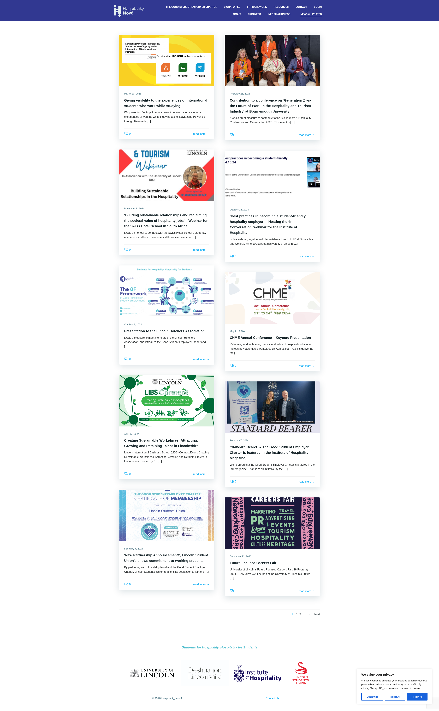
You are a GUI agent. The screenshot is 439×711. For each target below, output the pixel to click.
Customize (372, 696)
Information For (279, 14)
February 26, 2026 (240, 93)
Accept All (417, 696)
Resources (281, 6)
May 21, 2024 (237, 331)
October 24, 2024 (239, 209)
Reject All (395, 696)
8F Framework (257, 6)
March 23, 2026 (132, 93)
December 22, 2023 (240, 556)
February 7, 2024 (239, 440)
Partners (254, 14)
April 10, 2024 (131, 433)
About (237, 14)
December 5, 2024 (134, 208)
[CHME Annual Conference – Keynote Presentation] (272, 297)
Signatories (232, 6)
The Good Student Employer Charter (191, 6)
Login (318, 6)
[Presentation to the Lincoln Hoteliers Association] (166, 291)
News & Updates (311, 14)
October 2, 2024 (133, 324)
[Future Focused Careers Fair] (272, 522)
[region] (394, 686)
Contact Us (272, 698)
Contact (301, 6)
